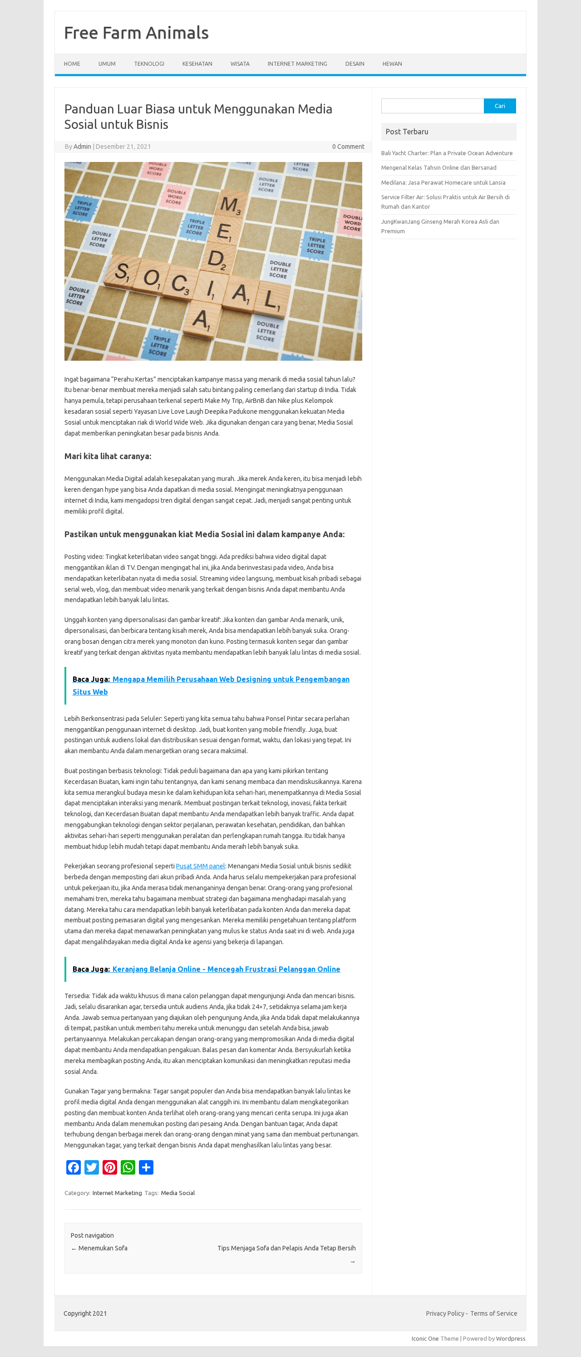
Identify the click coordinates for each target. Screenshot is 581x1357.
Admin (82, 146)
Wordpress (511, 1338)
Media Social (178, 1193)
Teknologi (149, 64)
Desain (354, 64)
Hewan (392, 64)
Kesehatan (197, 64)
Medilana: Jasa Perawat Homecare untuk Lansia (443, 182)
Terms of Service (493, 1313)
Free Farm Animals (136, 32)
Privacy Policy (445, 1313)
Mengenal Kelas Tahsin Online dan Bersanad (439, 167)
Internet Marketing (297, 64)
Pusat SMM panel (200, 866)
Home (72, 64)
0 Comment (348, 146)
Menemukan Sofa (99, 1248)
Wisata (240, 64)
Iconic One (425, 1338)
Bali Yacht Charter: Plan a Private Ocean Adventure (447, 153)
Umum (107, 64)
